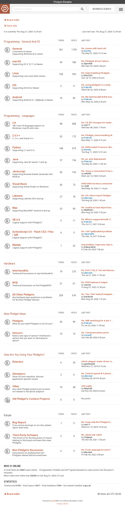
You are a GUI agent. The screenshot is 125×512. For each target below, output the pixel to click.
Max (14, 207)
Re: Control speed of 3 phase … (97, 373)
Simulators (19, 373)
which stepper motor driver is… (97, 361)
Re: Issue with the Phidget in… (96, 422)
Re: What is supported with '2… (96, 219)
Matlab (16, 244)
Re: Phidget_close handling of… (97, 135)
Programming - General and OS (22, 41)
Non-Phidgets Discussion (27, 450)
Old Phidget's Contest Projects (31, 398)
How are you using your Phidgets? (24, 354)
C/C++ (16, 135)
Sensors (17, 333)
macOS (16, 61)
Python (16, 147)
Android (17, 97)
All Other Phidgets (23, 294)
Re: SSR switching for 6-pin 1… (97, 320)
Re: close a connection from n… (97, 171)
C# (14, 122)
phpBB (53, 501)
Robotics (17, 361)
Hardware (9, 263)
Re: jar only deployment (93, 159)
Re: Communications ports (95, 332)
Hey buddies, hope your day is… (97, 244)
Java (15, 159)
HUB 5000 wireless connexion (96, 183)
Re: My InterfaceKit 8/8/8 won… (97, 97)
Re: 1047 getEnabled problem (96, 231)
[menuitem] (59, 503)
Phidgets (17, 320)
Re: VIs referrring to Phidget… (96, 195)
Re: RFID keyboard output (94, 282)
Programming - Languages (19, 115)
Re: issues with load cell (93, 48)
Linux (15, 73)
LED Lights (86, 386)
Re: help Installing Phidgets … (96, 73)
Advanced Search (101, 9)
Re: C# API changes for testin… (97, 122)
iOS (14, 85)
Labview (17, 195)
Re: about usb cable (91, 435)
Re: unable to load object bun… (97, 207)
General (17, 48)
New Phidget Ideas (15, 313)
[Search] (82, 9)
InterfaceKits (20, 270)
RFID (15, 282)
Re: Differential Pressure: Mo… (97, 147)
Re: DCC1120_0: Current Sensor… (98, 270)
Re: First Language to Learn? (96, 450)
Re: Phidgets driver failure (95, 61)
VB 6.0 (16, 219)
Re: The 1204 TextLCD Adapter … (98, 294)
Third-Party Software (25, 435)
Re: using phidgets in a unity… (96, 85)
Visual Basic (19, 183)
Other (15, 386)
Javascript (18, 171)
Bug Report (19, 422)
